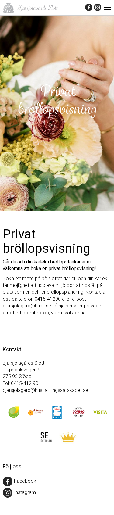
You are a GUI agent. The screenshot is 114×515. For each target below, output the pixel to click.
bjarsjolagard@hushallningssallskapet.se (45, 390)
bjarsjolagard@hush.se (27, 306)
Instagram (25, 492)
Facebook (25, 481)
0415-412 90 (24, 383)
